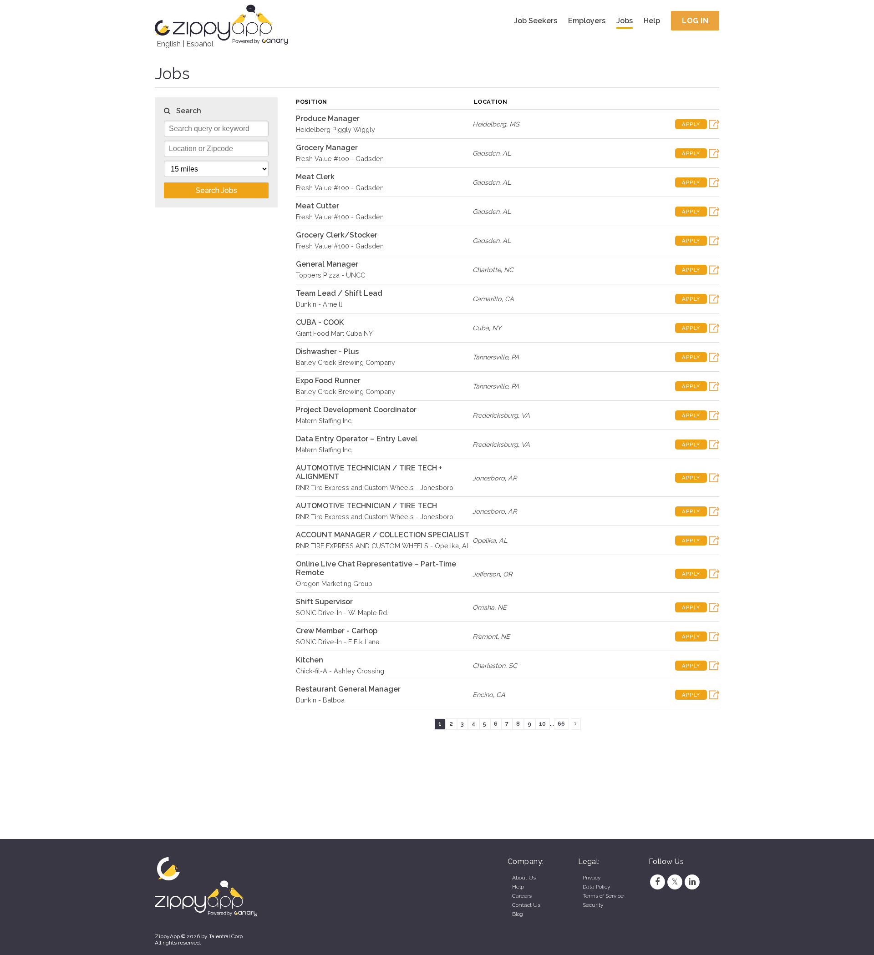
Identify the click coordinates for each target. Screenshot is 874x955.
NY (496, 328)
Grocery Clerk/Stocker (336, 235)
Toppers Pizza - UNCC (330, 275)
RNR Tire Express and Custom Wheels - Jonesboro (374, 487)
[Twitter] (674, 881)
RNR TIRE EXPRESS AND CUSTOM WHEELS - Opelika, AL (383, 546)
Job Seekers (535, 20)
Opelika (484, 540)
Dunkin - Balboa (320, 700)
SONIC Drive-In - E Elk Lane (338, 642)
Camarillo (487, 299)
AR (512, 478)
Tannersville (490, 357)
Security (593, 905)
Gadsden (486, 153)
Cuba (481, 328)
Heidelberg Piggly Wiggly (335, 129)
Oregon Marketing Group (334, 583)
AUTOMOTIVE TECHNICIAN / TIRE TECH (366, 505)
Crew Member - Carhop (336, 631)
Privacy (591, 877)
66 (561, 723)
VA (525, 415)
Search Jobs (216, 190)
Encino (483, 694)
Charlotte (487, 269)
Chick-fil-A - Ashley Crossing (340, 671)
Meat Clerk (315, 176)
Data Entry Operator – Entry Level (356, 439)
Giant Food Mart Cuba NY (334, 333)
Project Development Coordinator (356, 409)
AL (507, 153)
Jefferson (486, 574)
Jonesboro (489, 478)
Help (652, 20)
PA (515, 357)
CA (509, 299)
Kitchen (309, 660)
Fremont (485, 636)
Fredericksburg (495, 415)
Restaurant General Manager (348, 689)
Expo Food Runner (328, 380)
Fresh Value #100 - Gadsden (340, 158)
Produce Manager (328, 118)
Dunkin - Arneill (319, 304)
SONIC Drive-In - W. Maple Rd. (342, 612)
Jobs (624, 20)
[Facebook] (657, 881)
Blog (517, 914)
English (169, 44)
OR (507, 574)
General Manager (327, 264)
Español (199, 44)
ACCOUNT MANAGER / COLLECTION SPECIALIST (382, 535)
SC (512, 665)
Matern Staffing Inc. (324, 420)
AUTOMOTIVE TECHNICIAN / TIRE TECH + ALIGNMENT (369, 472)
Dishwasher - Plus (327, 351)
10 (542, 723)
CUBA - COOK (320, 322)
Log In (695, 20)
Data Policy (596, 887)
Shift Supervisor (324, 601)
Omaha (483, 607)
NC (508, 269)
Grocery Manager (327, 147)
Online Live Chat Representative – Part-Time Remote (376, 568)
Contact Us (526, 905)
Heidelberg (489, 124)
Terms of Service (603, 896)
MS (514, 124)
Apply (691, 124)
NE (502, 607)
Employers (586, 20)
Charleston (489, 665)
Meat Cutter (317, 206)
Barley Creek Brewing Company (345, 362)
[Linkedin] (692, 881)
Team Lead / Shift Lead (339, 293)
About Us (524, 877)
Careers (522, 896)
